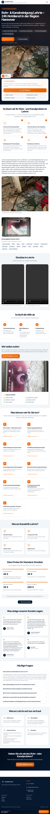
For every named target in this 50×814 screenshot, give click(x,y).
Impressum (28, 797)
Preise (3, 799)
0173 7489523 (26, 90)
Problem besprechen (8, 436)
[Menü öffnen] (47, 2)
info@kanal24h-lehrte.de (33, 787)
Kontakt (3, 800)
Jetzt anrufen (45, 811)
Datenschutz (29, 799)
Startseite (4, 797)
